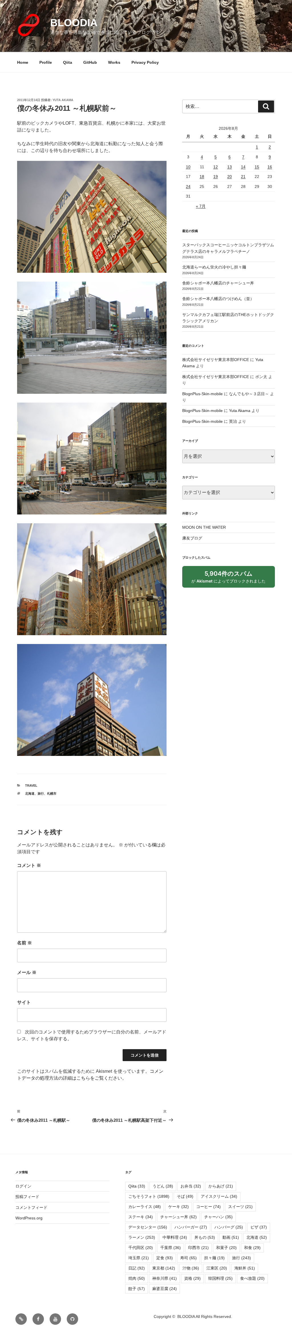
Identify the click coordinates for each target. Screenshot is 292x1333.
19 (215, 176)
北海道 (30, 793)
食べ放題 (252, 1278)
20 (229, 176)
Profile (45, 62)
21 (243, 176)
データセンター (147, 1227)
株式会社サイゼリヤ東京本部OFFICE (215, 359)
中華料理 (175, 1237)
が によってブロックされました (231, 579)
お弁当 (191, 1186)
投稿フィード (27, 1196)
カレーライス (144, 1206)
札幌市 (51, 793)
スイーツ (240, 1206)
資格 (192, 1278)
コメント (29, 865)
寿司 (188, 1258)
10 (188, 167)
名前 (24, 942)
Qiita (67, 62)
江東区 (216, 1268)
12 (215, 167)
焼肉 (136, 1278)
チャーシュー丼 (178, 1217)
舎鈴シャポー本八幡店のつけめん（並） (218, 298)
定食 (164, 1258)
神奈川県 (164, 1278)
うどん (163, 1186)
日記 (136, 1268)
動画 (230, 1237)
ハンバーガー (191, 1227)
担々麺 (214, 1258)
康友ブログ (192, 538)
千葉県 (170, 1247)
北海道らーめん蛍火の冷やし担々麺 (214, 267)
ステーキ (140, 1217)
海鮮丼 (244, 1268)
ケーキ (178, 1206)
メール (26, 972)
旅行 (41, 793)
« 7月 (201, 206)
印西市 (198, 1247)
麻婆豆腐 (164, 1288)
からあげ (220, 1186)
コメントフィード (31, 1207)
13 (229, 167)
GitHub (90, 62)
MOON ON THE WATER (204, 527)
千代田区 (140, 1247)
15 (257, 167)
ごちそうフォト (148, 1196)
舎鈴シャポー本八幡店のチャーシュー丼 (218, 283)
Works (114, 62)
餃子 (136, 1288)
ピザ (258, 1227)
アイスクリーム (219, 1196)
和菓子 (226, 1247)
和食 (252, 1247)
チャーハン (218, 1217)
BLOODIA (74, 22)
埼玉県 (138, 1258)
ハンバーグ (228, 1227)
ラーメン (141, 1237)
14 (243, 167)
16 (269, 167)
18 (202, 176)
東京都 (163, 1268)
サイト (24, 1002)
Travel (31, 785)
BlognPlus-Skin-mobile (202, 393)
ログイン (23, 1186)
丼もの (204, 1237)
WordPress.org (28, 1218)
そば (185, 1196)
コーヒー (208, 1206)
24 (188, 186)
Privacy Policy (145, 62)
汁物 (190, 1268)
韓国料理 (220, 1278)
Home (22, 62)
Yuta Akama (62, 100)
